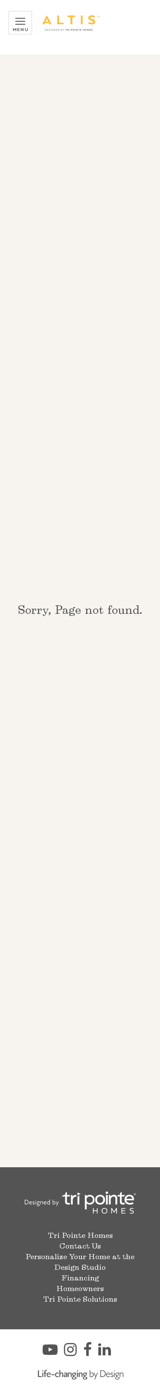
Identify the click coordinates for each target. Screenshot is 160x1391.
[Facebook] (90, 1353)
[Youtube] (53, 1353)
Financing (80, 1278)
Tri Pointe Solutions (80, 1299)
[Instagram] (73, 1353)
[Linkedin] (107, 1353)
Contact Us (80, 1246)
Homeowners (80, 1289)
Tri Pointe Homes (80, 1235)
